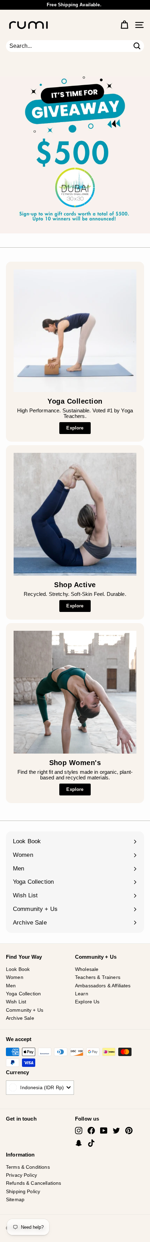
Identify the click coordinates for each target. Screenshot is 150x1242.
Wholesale (86, 969)
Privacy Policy (21, 1175)
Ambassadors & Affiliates (103, 985)
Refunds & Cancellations (33, 1183)
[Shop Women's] (75, 692)
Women (14, 977)
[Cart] (124, 25)
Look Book (18, 969)
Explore (74, 428)
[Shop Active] (75, 514)
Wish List (16, 1001)
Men (11, 985)
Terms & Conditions (28, 1167)
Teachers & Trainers (97, 977)
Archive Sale (20, 1018)
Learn (81, 993)
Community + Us (24, 1010)
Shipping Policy (23, 1191)
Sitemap (15, 1199)
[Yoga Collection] (75, 330)
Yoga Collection (23, 993)
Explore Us (87, 1001)
